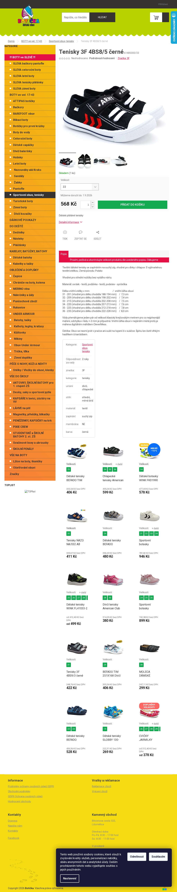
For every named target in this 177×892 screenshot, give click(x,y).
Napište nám (15, 825)
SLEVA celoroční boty (27, 69)
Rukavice (19, 307)
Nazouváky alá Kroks (27, 170)
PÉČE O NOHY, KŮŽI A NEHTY (28, 364)
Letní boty (19, 163)
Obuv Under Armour (27, 345)
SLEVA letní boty (23, 76)
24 (105, 533)
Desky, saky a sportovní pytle (32, 392)
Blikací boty (20, 120)
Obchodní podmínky (19, 791)
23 (73, 729)
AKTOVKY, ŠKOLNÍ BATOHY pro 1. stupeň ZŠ (33, 384)
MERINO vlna (21, 288)
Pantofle (18, 188)
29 (105, 665)
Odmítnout (137, 856)
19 (105, 729)
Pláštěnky (19, 245)
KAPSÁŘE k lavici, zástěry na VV (31, 400)
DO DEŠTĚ (16, 226)
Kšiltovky (20, 332)
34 (105, 469)
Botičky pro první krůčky (28, 126)
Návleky (18, 238)
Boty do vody (21, 132)
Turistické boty (23, 201)
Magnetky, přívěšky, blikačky (31, 414)
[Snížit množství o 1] (92, 207)
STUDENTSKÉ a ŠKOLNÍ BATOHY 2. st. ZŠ (28, 434)
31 (141, 533)
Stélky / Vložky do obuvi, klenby (33, 370)
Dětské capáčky (23, 145)
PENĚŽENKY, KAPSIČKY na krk (32, 420)
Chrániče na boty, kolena (29, 282)
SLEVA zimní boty (24, 88)
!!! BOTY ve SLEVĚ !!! (22, 57)
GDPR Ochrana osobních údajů (25, 796)
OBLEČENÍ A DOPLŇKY (24, 270)
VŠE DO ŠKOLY (19, 376)
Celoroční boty (22, 138)
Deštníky (18, 232)
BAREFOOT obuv (24, 113)
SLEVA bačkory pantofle (28, 63)
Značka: (123, 58)
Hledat (102, 17)
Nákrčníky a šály (23, 295)
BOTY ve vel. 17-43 (22, 94)
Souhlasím (158, 856)
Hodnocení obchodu (19, 801)
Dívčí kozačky (23, 213)
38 (141, 665)
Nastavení (69, 878)
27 (78, 598)
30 (68, 533)
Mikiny (18, 338)
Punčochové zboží (25, 301)
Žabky (18, 182)
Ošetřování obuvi (24, 467)
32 (146, 533)
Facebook (13, 838)
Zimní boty (20, 207)
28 (83, 598)
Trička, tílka (21, 351)
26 (73, 598)
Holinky (18, 157)
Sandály (19, 176)
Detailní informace (69, 222)
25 (68, 469)
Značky (14, 474)
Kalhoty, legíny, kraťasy (29, 326)
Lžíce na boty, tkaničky (27, 461)
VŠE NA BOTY (18, 455)
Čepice (17, 276)
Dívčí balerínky (22, 151)
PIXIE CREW (20, 426)
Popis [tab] (64, 254)
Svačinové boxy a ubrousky (30, 442)
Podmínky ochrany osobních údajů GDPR (31, 786)
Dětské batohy (22, 257)
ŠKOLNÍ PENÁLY (23, 449)
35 (110, 469)
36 (115, 469)
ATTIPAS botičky (24, 101)
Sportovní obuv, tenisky (28, 195)
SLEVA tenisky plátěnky (28, 82)
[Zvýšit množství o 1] (92, 203)
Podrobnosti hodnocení (102, 58)
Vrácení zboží (99, 791)
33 (151, 533)
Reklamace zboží (101, 786)
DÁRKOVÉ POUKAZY (23, 220)
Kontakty (13, 830)
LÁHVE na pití (21, 408)
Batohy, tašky (22, 320)
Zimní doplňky (23, 357)
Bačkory (18, 107)
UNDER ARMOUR (24, 314)
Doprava (12, 820)
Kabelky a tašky (23, 263)
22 (68, 729)
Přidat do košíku (132, 204)
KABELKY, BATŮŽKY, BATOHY (28, 251)
